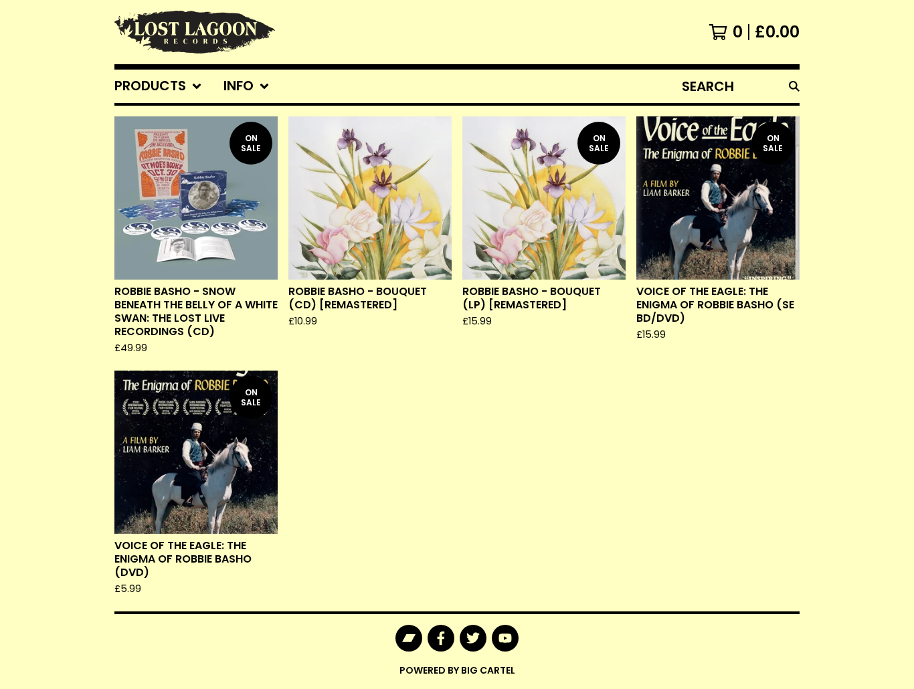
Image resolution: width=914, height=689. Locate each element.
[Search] (794, 86)
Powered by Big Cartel (457, 670)
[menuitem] (158, 86)
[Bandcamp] (408, 638)
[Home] (194, 32)
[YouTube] (505, 638)
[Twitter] (473, 638)
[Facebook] (441, 638)
